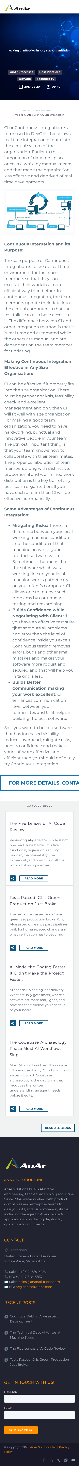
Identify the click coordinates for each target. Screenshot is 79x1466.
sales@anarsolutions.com (39, 1282)
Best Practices (49, 72)
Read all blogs (58, 1128)
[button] (13, 878)
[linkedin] (51, 1460)
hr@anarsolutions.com (34, 1287)
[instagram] (65, 1460)
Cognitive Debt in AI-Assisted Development (33, 1318)
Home (26, 110)
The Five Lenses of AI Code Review (38, 1348)
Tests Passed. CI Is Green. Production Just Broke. (39, 1362)
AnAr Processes (21, 72)
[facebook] (44, 1460)
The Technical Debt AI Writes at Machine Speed (35, 1335)
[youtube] (73, 1460)
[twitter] (58, 1460)
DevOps (25, 79)
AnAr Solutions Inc (43, 1447)
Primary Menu (71, 7)
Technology (45, 79)
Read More (34, 878)
